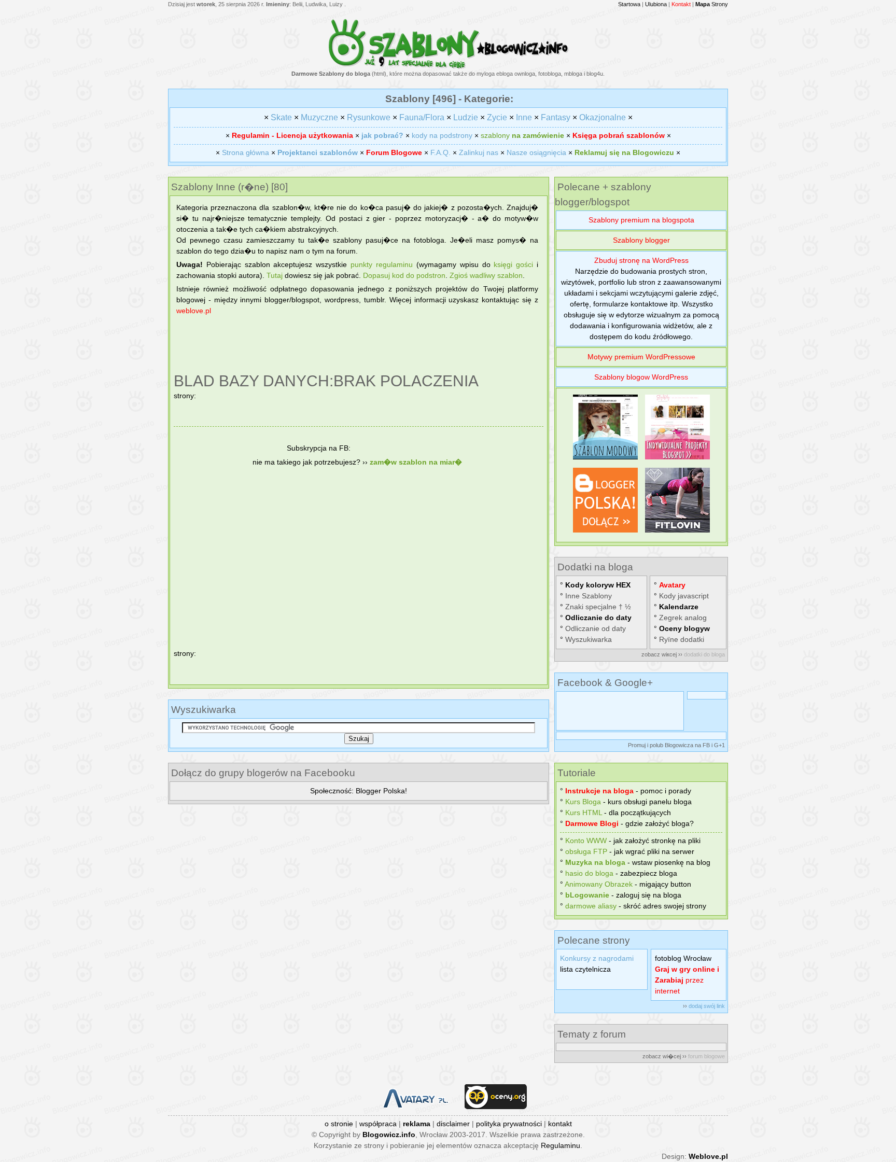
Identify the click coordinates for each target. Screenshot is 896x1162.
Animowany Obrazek (599, 884)
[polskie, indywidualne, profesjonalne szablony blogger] (677, 459)
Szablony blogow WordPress (641, 377)
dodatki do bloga (704, 654)
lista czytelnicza (585, 969)
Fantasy (555, 117)
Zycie (497, 117)
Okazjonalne (602, 117)
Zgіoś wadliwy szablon (486, 275)
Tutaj (275, 275)
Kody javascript (684, 596)
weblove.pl (193, 310)
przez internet (687, 980)
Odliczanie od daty (595, 628)
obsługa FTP (586, 851)
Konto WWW (586, 840)
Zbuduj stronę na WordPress (641, 260)
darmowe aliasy (591, 906)
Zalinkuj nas (478, 152)
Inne (524, 117)
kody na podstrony (442, 135)
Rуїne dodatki (681, 639)
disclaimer (453, 1123)
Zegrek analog (683, 617)
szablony (522, 135)
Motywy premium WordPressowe (641, 357)
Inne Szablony (588, 596)
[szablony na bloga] (448, 67)
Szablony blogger (641, 240)
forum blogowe (706, 1056)
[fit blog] (677, 532)
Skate (281, 117)
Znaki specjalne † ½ (598, 607)
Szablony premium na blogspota (641, 220)
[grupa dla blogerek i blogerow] (605, 532)
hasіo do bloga (589, 873)
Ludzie (465, 117)
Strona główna (245, 152)
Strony (711, 4)
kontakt (560, 1123)
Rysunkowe (368, 117)
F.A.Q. (440, 152)
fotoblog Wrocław (683, 958)
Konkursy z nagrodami (597, 958)
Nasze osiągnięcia (536, 152)
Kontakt (681, 4)
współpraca (378, 1123)
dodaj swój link (707, 1006)
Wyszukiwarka (588, 639)
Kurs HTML (583, 812)
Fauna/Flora (421, 117)
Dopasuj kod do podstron (404, 275)
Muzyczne (319, 117)
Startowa (629, 4)
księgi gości (513, 264)
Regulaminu (560, 1145)
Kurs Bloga (583, 801)
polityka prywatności (509, 1123)
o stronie (339, 1123)
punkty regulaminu (382, 264)
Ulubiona (656, 4)
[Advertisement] (358, 345)
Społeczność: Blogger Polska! (358, 791)
